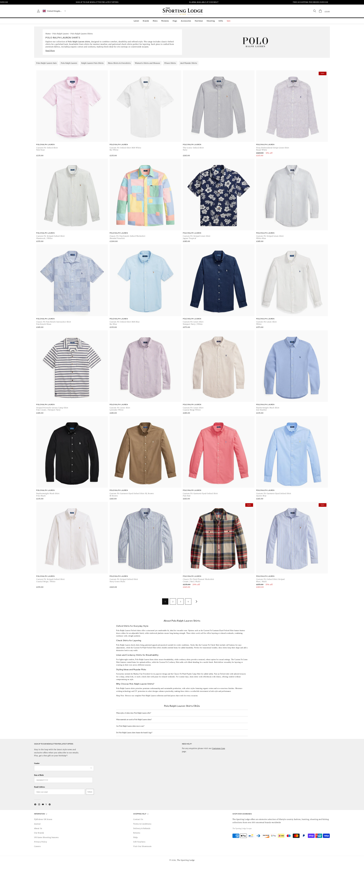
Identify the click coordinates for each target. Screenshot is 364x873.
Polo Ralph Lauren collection (153, 696)
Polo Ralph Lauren (60, 34)
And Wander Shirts (188, 63)
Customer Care (218, 748)
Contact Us (138, 819)
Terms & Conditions (142, 824)
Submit (89, 792)
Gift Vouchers (139, 842)
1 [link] (165, 601)
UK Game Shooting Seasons (46, 837)
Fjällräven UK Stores (43, 819)
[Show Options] (91, 768)
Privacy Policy (40, 842)
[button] (320, 11)
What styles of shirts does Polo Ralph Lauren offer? (133, 713)
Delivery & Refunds (141, 828)
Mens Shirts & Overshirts (119, 63)
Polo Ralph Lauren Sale (46, 63)
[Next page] (196, 601)
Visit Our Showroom (142, 846)
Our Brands (39, 833)
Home (48, 34)
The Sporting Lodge (186, 860)
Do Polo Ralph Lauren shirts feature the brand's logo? (134, 733)
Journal (37, 824)
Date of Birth (39, 775)
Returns (136, 833)
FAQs (135, 837)
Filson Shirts (170, 63)
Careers (37, 846)
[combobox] (63, 768)
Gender (37, 763)
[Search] (315, 11)
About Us (38, 828)
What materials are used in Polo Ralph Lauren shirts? (134, 720)
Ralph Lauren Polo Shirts (92, 63)
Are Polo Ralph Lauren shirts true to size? (130, 726)
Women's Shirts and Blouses (147, 63)
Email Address (39, 787)
